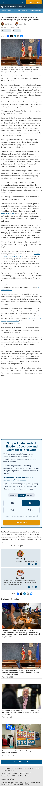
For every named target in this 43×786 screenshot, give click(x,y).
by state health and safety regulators (20, 255)
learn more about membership (28, 516)
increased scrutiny (8, 213)
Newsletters (26, 776)
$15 (12, 503)
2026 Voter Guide (8, 11)
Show (21, 762)
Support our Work (7, 779)
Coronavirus (6, 31)
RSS (13, 776)
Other (30, 510)
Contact (18, 776)
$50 (12, 510)
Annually (30, 495)
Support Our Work (34, 2)
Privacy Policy (6, 776)
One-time (13, 495)
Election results (35, 11)
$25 (31, 503)
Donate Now (21, 522)
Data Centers (22, 11)
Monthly (21, 495)
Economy (16, 31)
